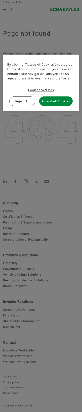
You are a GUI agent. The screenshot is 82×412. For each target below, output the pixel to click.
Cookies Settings (41, 90)
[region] (41, 82)
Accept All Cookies (56, 101)
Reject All (22, 101)
